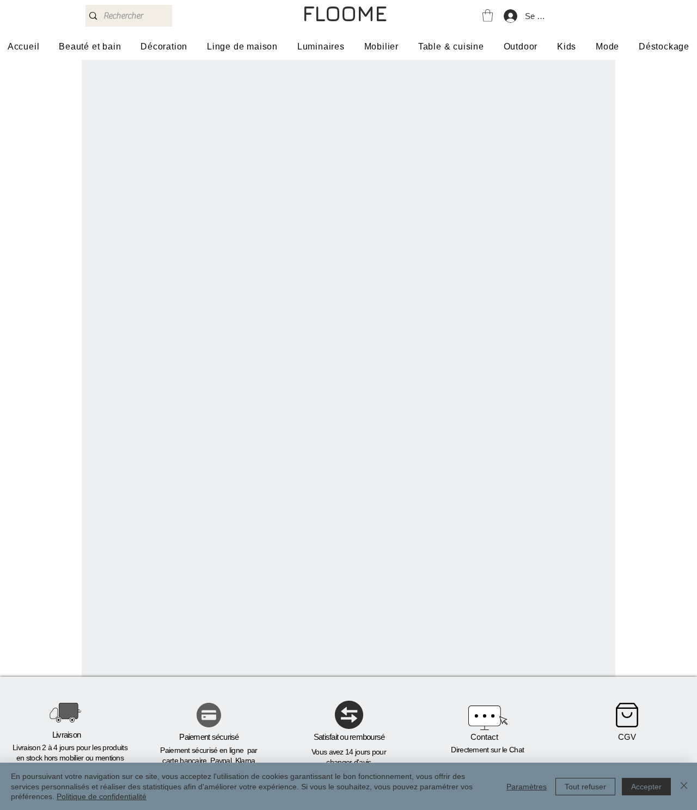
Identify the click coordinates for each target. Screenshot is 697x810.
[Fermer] (683, 786)
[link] (487, 15)
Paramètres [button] (526, 786)
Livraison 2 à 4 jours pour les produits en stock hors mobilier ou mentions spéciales (70, 758)
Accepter (646, 786)
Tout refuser (585, 786)
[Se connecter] (510, 16)
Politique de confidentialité (101, 796)
